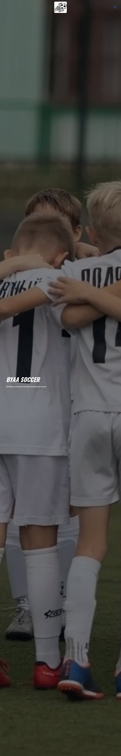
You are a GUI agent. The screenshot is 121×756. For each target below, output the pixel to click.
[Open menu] (115, 7)
